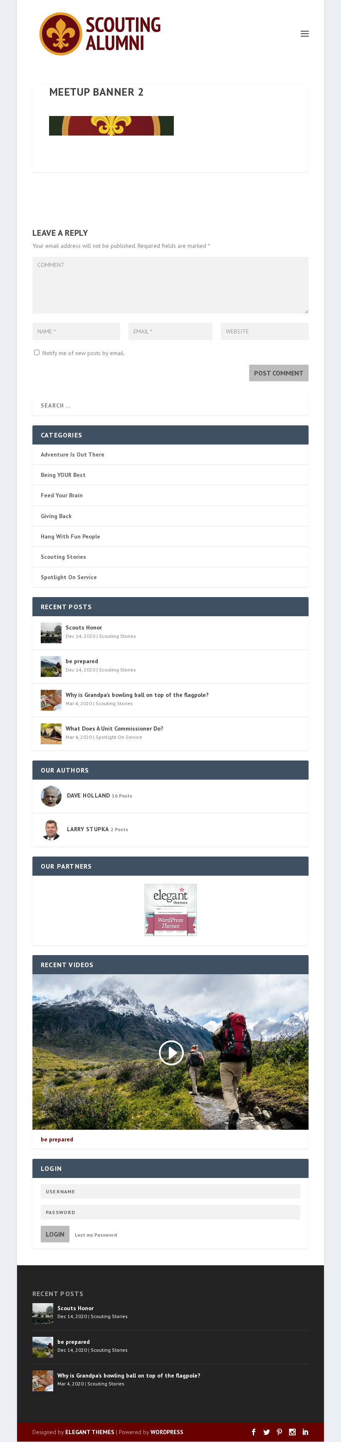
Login (55, 1234)
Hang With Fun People (70, 536)
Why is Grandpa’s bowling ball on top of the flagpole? (137, 695)
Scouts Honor (84, 627)
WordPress (167, 1432)
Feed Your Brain (62, 495)
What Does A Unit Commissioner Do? (114, 728)
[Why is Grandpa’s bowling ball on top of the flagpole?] (51, 700)
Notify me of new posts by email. (83, 353)
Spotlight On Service (69, 577)
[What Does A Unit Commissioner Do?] (51, 733)
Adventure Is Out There (72, 454)
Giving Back (56, 516)
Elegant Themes (89, 1432)
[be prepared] (51, 666)
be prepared (82, 661)
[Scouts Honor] (51, 632)
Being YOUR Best (63, 475)
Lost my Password (96, 1235)
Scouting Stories (63, 557)
